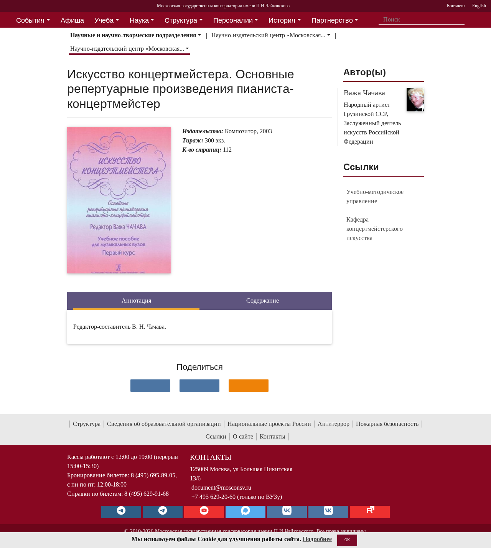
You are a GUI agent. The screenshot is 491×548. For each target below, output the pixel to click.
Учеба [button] (104, 20)
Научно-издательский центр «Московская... (268, 35)
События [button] (30, 20)
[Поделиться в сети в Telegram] (199, 385)
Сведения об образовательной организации (164, 424)
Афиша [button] (72, 20)
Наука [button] (139, 20)
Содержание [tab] (262, 300)
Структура (87, 424)
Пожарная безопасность (387, 424)
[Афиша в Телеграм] (370, 512)
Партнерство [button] (332, 20)
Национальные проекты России (269, 424)
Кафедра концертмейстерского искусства (374, 228)
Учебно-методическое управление (375, 196)
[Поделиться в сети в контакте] (150, 385)
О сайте (243, 436)
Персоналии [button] (233, 20)
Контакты (272, 436)
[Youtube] (204, 512)
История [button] (282, 20)
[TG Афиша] (163, 512)
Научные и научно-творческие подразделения (133, 35)
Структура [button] (181, 20)
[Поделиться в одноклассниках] (249, 385)
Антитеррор (333, 424)
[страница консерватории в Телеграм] (121, 512)
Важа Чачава (364, 92)
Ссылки (216, 436)
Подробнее (317, 539)
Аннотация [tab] (136, 300)
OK (347, 540)
